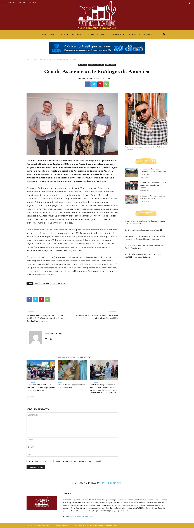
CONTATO (148, 34)
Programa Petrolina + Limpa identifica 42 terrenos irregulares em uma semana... (153, 171)
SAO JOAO (61, 283)
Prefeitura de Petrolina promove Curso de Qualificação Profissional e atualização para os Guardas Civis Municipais (47, 318)
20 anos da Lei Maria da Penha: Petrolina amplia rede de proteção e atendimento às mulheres (41, 387)
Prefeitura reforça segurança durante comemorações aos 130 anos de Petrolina (153, 185)
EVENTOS (92, 65)
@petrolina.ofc (112, 482)
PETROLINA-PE (116, 34)
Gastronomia (134, 34)
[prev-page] (28, 398)
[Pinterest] (100, 84)
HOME (44, 34)
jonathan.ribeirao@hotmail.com (81, 516)
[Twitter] (94, 84)
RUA (53, 283)
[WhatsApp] (106, 84)
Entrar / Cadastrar (27, 3)
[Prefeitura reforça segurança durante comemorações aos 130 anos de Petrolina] (131, 185)
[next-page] (32, 398)
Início (28, 59)
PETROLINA (45, 283)
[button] (164, 34)
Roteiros (76, 34)
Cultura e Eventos (95, 34)
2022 (36, 283)
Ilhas (63, 34)
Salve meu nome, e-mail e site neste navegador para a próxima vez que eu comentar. (66, 461)
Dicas (52, 34)
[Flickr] (47, 339)
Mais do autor (84, 357)
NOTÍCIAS (100, 65)
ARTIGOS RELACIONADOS (64, 357)
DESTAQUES (37, 59)
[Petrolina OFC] (97, 15)
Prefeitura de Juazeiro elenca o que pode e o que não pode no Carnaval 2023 (97, 316)
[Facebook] (185, 2)
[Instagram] (189, 2)
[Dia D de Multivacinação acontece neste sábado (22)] (72, 370)
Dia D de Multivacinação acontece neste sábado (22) (143, 230)
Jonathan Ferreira (85, 78)
